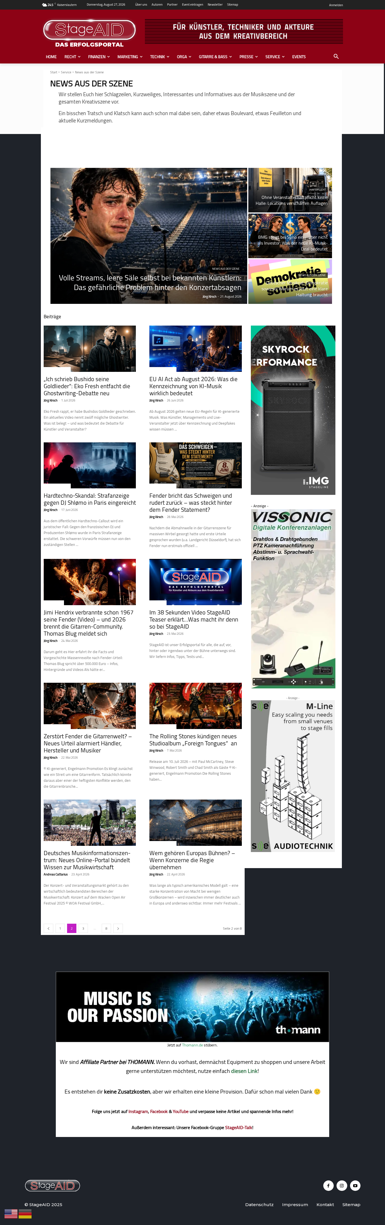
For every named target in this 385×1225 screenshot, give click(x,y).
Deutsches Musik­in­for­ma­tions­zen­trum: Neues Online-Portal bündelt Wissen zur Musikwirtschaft (87, 860)
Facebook (159, 1111)
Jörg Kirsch (50, 400)
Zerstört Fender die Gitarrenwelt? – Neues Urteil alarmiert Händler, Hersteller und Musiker (88, 743)
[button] (336, 56)
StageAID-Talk (238, 1127)
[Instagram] (342, 1185)
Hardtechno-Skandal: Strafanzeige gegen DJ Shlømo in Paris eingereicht (90, 499)
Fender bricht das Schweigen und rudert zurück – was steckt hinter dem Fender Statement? (190, 502)
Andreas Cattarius (56, 874)
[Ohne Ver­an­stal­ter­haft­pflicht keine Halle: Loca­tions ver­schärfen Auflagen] (290, 190)
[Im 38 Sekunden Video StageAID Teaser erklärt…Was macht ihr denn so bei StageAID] (195, 582)
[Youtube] (355, 1185)
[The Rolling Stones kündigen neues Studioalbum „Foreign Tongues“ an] (195, 706)
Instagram (138, 1111)
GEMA (322, 229)
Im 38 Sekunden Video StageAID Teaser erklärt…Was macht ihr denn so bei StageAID (193, 619)
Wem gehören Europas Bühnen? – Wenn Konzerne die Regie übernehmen (192, 860)
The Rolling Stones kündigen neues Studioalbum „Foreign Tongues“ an (193, 740)
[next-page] (118, 928)
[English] (11, 1213)
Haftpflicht (317, 189)
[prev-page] (48, 928)
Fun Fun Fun (158, 602)
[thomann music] (192, 1040)
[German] (25, 1213)
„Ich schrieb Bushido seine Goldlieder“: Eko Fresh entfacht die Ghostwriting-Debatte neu (87, 386)
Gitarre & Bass (53, 602)
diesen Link (244, 1071)
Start (53, 72)
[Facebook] (328, 1185)
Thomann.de (192, 1045)
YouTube (181, 1111)
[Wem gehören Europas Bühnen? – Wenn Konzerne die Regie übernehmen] (195, 823)
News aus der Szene (226, 268)
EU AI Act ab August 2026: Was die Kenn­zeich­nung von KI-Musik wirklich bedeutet (193, 386)
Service (66, 72)
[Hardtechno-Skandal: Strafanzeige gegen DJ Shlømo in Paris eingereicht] (90, 465)
